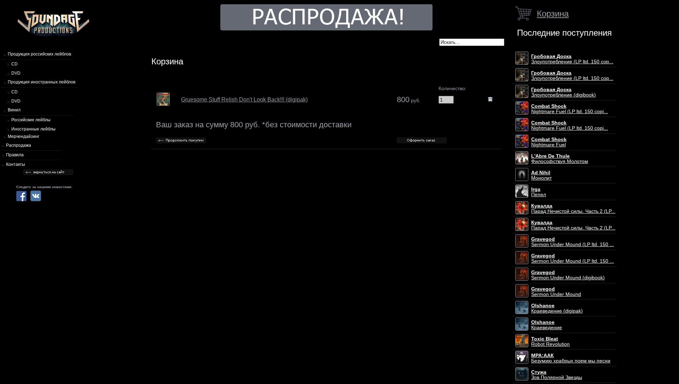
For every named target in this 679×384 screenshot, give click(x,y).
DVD (16, 73)
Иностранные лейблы (33, 129)
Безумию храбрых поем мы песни (570, 358)
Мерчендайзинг (23, 136)
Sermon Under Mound (556, 291)
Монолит (541, 175)
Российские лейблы (31, 119)
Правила (15, 154)
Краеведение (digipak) (557, 308)
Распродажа (18, 145)
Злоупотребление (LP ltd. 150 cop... (572, 59)
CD (14, 64)
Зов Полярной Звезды (556, 375)
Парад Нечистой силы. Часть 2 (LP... (573, 208)
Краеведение (546, 325)
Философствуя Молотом (559, 158)
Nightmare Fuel (549, 142)
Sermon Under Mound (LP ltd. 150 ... (572, 242)
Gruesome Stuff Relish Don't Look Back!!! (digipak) (244, 100)
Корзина (553, 13)
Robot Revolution (550, 341)
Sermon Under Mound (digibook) (568, 275)
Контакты (15, 164)
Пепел (538, 192)
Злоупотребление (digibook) (563, 92)
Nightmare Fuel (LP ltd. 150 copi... (569, 109)
